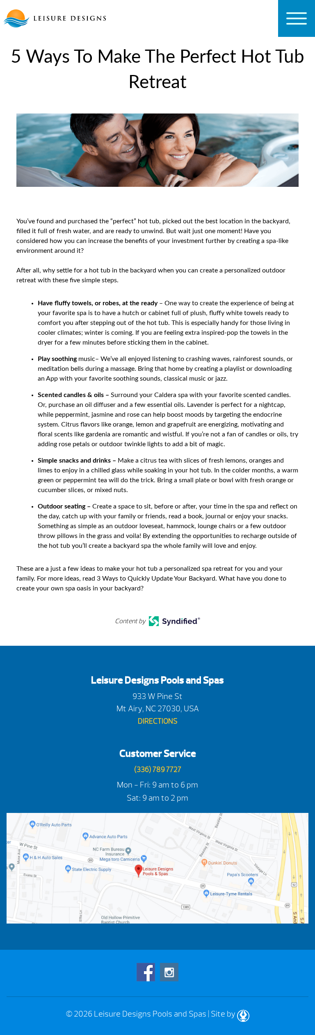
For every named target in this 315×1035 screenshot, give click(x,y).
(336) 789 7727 (157, 769)
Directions (158, 721)
